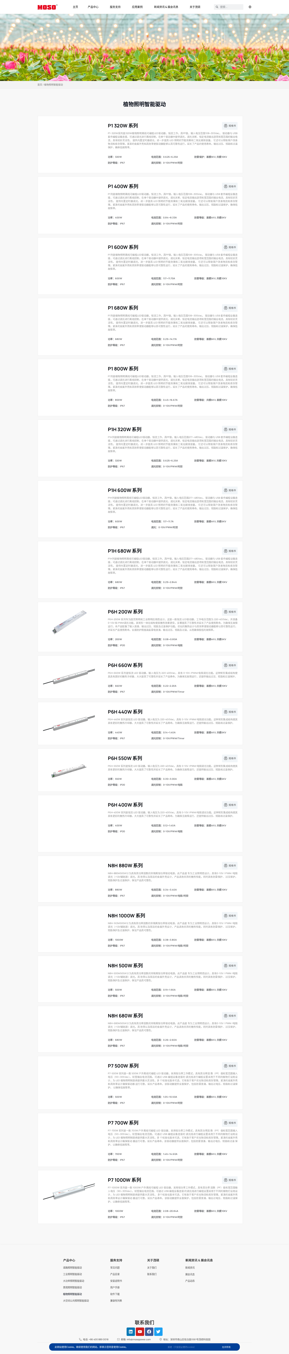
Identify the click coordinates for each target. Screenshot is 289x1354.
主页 (75, 7)
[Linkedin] (131, 1332)
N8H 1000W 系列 (126, 915)
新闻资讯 (190, 1267)
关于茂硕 (195, 7)
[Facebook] (149, 1332)
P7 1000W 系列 (124, 1180)
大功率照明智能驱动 (73, 1280)
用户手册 (115, 1287)
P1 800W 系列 (123, 368)
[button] (229, 126)
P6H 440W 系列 (125, 712)
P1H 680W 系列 (124, 551)
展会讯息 (190, 1274)
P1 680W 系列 (123, 308)
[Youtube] (140, 1332)
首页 (39, 84)
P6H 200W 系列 (125, 611)
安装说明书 (116, 1280)
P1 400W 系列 (123, 186)
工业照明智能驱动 (72, 1274)
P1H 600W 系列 (125, 490)
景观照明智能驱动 (72, 1287)
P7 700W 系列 (123, 1123)
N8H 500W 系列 (125, 965)
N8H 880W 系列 (125, 865)
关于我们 (152, 1267)
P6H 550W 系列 (125, 758)
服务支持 (115, 7)
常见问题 (115, 1267)
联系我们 (152, 1274)
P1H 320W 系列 (124, 429)
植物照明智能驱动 (72, 1294)
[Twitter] (158, 1332)
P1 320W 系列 (123, 125)
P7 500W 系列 (123, 1066)
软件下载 (115, 1294)
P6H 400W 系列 (125, 805)
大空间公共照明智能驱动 (76, 1300)
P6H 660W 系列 (125, 665)
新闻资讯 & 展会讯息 (166, 7)
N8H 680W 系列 (125, 1015)
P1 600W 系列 (123, 247)
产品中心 (93, 7)
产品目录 (115, 1274)
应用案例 (137, 7)
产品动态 (190, 1280)
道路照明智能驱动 (72, 1267)
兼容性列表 (116, 1300)
